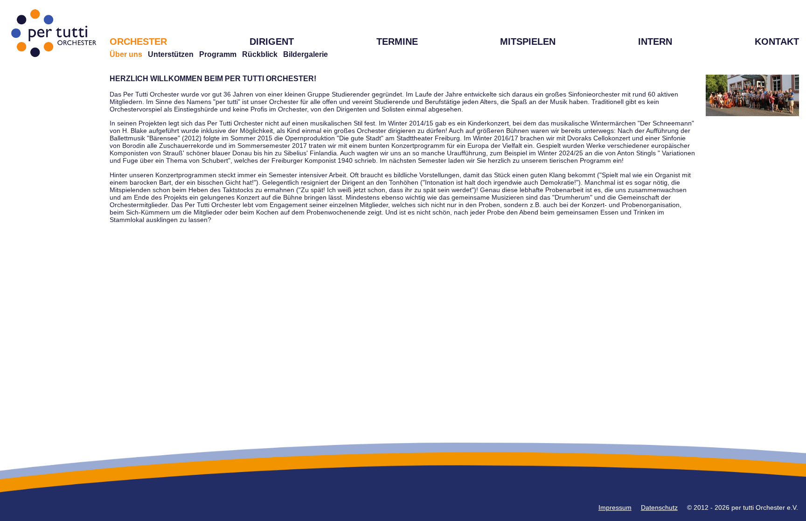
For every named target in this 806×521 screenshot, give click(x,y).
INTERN (655, 41)
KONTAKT (777, 41)
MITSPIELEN (528, 41)
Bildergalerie (305, 54)
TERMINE (397, 41)
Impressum (615, 507)
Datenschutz (659, 507)
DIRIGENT (272, 41)
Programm (217, 54)
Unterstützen (171, 54)
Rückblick (260, 54)
